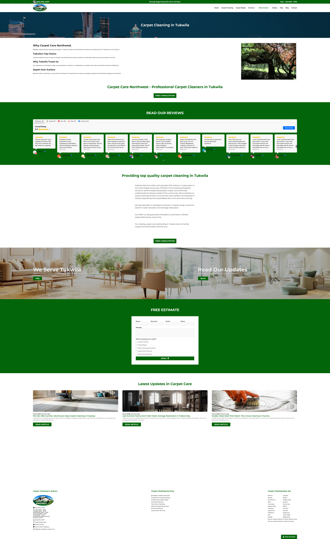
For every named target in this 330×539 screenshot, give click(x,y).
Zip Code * (154, 321)
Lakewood (271, 510)
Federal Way (287, 500)
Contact (294, 8)
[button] (33, 146)
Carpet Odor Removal (158, 510)
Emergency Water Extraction (160, 495)
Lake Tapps (286, 515)
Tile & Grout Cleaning (145, 354)
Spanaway (286, 512)
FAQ (281, 8)
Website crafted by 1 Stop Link (44, 529)
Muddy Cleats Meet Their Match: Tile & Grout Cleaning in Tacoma (241, 416)
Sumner (285, 510)
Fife (269, 515)
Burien (285, 497)
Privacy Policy (39, 524)
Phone (183, 321)
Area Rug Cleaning (157, 502)
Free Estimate (289, 537)
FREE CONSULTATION (165, 96)
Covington (271, 504)
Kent (269, 502)
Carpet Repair (241, 8)
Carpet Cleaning (227, 8)
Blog (287, 8)
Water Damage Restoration (147, 348)
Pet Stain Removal (157, 508)
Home (216, 8)
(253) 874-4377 (42, 2)
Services (251, 8)
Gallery (274, 8)
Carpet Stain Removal (145, 351)
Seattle (270, 517)
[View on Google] (59, 156)
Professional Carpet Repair (160, 500)
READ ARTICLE (42, 424)
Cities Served (263, 8)
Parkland (271, 512)
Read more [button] (62, 149)
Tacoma (285, 508)
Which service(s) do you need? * (146, 339)
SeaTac (270, 497)
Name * (138, 321)
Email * (168, 321)
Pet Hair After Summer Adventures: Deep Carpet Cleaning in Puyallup (64, 416)
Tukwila (285, 495)
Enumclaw (286, 504)
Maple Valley (272, 506)
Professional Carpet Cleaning (160, 497)
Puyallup (271, 508)
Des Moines (271, 500)
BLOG (203, 278)
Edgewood (286, 517)
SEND (164, 358)
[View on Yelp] (34, 152)
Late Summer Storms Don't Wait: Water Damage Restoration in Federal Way (156, 416)
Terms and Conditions (42, 527)
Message (139, 327)
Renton (270, 495)
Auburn (285, 502)
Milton (285, 506)
